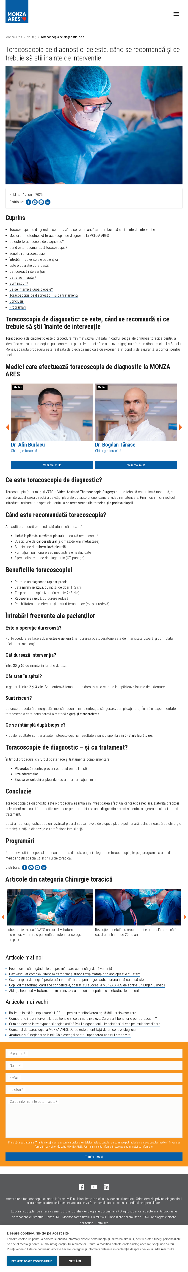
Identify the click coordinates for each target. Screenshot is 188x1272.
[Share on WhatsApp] (35, 202)
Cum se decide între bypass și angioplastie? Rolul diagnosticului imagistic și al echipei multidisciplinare (84, 1024)
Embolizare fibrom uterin (124, 1217)
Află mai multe (164, 1249)
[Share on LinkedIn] (47, 202)
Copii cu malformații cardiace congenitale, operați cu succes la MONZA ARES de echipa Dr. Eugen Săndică (87, 985)
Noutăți (31, 37)
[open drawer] (176, 14)
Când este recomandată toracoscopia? (38, 247)
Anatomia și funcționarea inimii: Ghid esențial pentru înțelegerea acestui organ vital (70, 1035)
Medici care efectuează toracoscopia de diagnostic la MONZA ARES (59, 235)
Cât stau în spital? (22, 277)
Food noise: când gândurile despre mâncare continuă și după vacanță (60, 968)
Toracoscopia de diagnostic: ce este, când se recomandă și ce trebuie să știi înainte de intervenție (82, 229)
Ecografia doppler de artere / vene (35, 1211)
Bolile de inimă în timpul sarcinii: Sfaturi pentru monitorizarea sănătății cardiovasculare (72, 1013)
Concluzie (16, 301)
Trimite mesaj (94, 1156)
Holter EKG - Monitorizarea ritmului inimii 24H (75, 1217)
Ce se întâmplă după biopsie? (31, 289)
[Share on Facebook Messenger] (41, 202)
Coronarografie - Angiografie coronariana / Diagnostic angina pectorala (109, 1211)
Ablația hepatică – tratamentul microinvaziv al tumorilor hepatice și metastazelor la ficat (74, 990)
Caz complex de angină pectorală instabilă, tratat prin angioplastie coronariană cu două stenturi (79, 979)
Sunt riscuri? (18, 283)
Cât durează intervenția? (27, 271)
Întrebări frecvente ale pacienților (33, 259)
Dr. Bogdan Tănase (115, 444)
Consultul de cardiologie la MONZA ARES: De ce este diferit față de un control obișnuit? (72, 1029)
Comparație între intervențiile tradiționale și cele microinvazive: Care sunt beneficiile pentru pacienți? (83, 1018)
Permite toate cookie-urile (31, 1261)
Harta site (101, 1223)
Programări (17, 307)
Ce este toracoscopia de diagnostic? (36, 241)
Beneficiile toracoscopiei (27, 253)
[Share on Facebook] (28, 202)
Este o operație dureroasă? (29, 265)
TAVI (146, 1217)
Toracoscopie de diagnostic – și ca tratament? (43, 295)
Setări (75, 1261)
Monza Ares (14, 37)
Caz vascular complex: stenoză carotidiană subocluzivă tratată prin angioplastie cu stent (74, 974)
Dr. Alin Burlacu (28, 444)
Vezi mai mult (52, 465)
